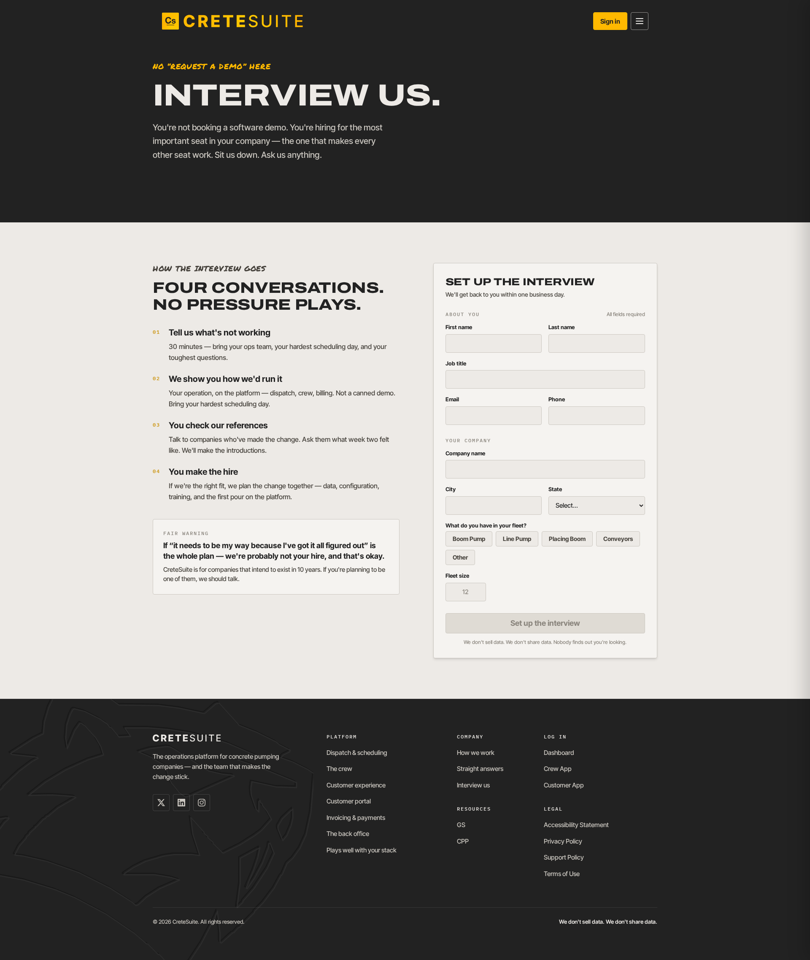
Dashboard (559, 753)
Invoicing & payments (356, 818)
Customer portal (349, 801)
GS (461, 825)
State (555, 489)
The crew (339, 769)
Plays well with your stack (362, 850)
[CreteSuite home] (232, 21)
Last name (561, 327)
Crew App (558, 769)
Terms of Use (562, 874)
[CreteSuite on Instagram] (201, 802)
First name (459, 327)
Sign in (610, 21)
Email (452, 399)
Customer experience (356, 785)
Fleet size (457, 575)
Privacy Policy (563, 841)
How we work (475, 753)
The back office (348, 834)
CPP (463, 841)
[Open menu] (639, 21)
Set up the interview (545, 623)
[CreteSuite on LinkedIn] (181, 802)
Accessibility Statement (576, 825)
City (451, 489)
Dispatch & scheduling (357, 753)
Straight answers (480, 769)
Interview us (473, 785)
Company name (465, 453)
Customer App (564, 785)
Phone (556, 399)
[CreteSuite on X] (161, 802)
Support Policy (564, 857)
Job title (456, 363)
